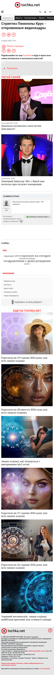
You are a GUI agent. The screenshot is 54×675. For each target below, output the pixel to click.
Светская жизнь (30, 18)
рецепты (27, 264)
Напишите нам (9, 281)
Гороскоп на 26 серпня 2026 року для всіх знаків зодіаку (24, 566)
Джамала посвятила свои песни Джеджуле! (21, 127)
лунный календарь (27, 258)
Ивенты (42, 18)
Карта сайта (8, 288)
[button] (45, 12)
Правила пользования (8, 663)
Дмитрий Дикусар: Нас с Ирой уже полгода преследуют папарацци (23, 182)
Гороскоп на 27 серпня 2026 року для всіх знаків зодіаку (24, 514)
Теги (5, 251)
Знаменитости (8, 18)
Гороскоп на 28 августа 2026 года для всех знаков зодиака (24, 411)
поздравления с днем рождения (27, 261)
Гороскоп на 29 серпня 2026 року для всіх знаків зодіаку (24, 359)
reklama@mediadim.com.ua (37, 651)
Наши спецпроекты (11, 296)
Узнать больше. (45, 668)
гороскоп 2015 (12, 256)
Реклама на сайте (10, 292)
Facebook (27, 55)
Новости (19, 18)
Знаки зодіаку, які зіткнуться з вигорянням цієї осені (20, 463)
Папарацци (12, 68)
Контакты (8, 285)
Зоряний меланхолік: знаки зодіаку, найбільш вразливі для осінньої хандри (26, 618)
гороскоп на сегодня (35, 256)
